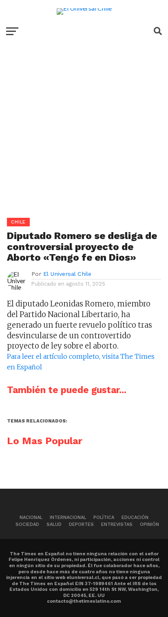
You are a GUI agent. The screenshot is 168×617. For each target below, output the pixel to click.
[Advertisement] (84, 133)
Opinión (149, 524)
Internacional (68, 517)
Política (103, 517)
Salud (54, 524)
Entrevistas (117, 524)
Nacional (31, 517)
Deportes (81, 524)
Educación (135, 517)
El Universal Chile (67, 273)
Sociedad (27, 524)
